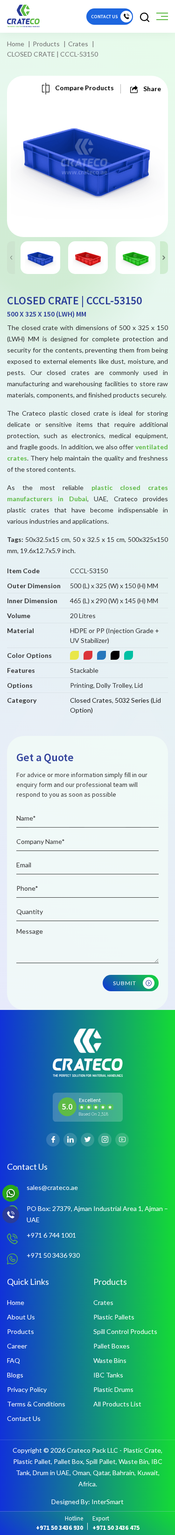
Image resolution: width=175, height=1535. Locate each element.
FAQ (13, 1360)
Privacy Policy (27, 1389)
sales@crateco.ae (52, 1187)
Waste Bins (109, 1360)
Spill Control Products (125, 1331)
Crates (78, 44)
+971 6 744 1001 (51, 1235)
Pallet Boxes (111, 1346)
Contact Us (24, 1418)
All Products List (117, 1404)
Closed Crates (91, 700)
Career (17, 1346)
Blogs (15, 1375)
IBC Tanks (108, 1375)
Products (46, 44)
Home (15, 44)
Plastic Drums (113, 1389)
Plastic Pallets (113, 1317)
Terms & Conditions (36, 1404)
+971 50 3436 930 (53, 1255)
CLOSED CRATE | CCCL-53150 (52, 54)
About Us (21, 1317)
